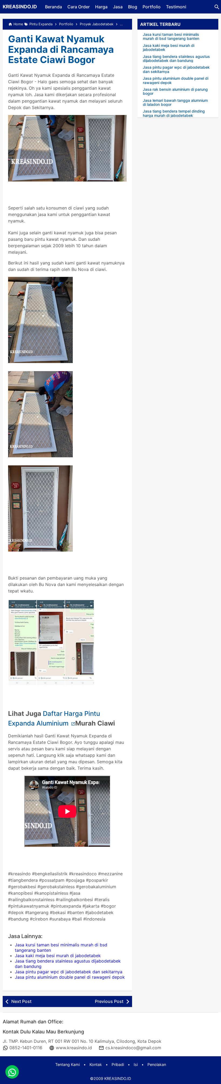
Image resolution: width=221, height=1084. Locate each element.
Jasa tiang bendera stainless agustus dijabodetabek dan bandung (176, 58)
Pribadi (118, 1064)
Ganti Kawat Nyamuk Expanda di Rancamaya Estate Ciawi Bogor (61, 49)
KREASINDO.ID (20, 6)
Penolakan (156, 1064)
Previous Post (109, 1001)
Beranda (53, 6)
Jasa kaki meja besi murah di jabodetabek (58, 955)
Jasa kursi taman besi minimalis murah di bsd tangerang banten (171, 36)
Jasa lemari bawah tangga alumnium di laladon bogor (175, 102)
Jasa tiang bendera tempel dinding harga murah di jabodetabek (174, 113)
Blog (132, 6)
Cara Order (78, 6)
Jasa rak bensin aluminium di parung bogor (175, 91)
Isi (136, 1064)
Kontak (95, 1064)
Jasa (118, 6)
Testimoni (176, 6)
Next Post (21, 1001)
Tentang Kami (67, 1064)
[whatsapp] (12, 1072)
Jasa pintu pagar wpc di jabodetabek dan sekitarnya (68, 971)
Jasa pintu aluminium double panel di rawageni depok (70, 977)
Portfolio (152, 6)
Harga (101, 6)
